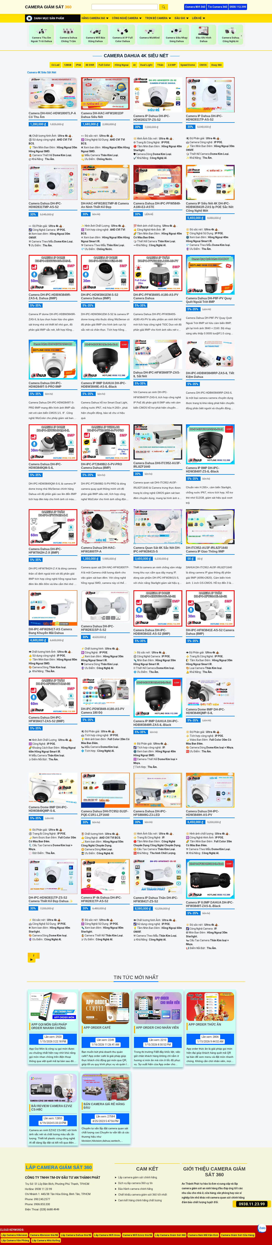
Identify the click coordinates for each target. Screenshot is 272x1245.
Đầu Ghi (179, 18)
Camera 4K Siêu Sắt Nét (41, 72)
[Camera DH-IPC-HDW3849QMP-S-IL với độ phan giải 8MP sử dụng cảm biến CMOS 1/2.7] (53, 787)
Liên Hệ (197, 18)
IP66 (78, 65)
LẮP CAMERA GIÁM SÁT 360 (59, 1167)
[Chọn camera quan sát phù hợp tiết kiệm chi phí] (241, 35)
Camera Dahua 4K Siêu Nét (136, 55)
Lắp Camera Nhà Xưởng (46, 1240)
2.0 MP (172, 65)
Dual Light (146, 65)
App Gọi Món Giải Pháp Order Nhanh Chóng (49, 1026)
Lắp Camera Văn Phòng (15, 1240)
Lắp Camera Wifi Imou (107, 1235)
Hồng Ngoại (122, 65)
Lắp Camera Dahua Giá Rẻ (76, 1235)
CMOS (203, 65)
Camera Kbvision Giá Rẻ (44, 1235)
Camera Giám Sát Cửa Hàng (237, 1235)
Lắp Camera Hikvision (14, 1235)
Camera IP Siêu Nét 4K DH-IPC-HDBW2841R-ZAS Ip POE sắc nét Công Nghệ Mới (209, 207)
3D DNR (89, 65)
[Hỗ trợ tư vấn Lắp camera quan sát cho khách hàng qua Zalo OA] (261, 1228)
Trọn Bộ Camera (156, 18)
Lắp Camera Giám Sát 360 (170, 1235)
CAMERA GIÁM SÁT (48, 7)
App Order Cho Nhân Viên (157, 1027)
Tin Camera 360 (217, 6)
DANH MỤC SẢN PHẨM (49, 18)
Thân (160, 65)
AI (134, 65)
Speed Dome (187, 65)
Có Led (55, 65)
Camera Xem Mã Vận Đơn (203, 1235)
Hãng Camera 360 (93, 18)
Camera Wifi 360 (195, 6)
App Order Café (97, 1027)
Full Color (104, 65)
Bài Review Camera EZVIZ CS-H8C (51, 1107)
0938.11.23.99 (252, 1204)
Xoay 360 (216, 65)
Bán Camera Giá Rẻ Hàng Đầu (104, 1106)
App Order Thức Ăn (205, 1024)
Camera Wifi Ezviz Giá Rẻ (137, 1235)
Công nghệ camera (125, 18)
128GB (67, 65)
